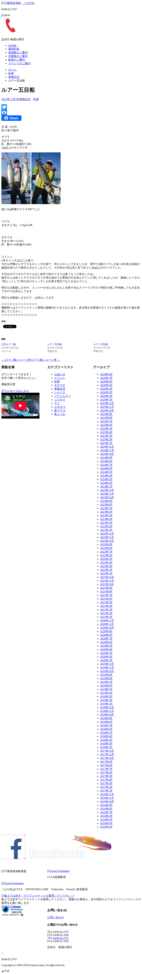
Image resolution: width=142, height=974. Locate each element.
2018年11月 (107, 711)
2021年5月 (106, 602)
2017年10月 (107, 758)
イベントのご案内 (19, 63)
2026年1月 (106, 399)
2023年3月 (106, 522)
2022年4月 (106, 562)
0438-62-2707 (61, 938)
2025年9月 (106, 414)
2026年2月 (106, 396)
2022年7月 (106, 551)
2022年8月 (106, 548)
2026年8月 (106, 374)
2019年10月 (107, 671)
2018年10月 (107, 714)
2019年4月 (106, 692)
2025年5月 (106, 428)
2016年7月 (106, 812)
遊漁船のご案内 (18, 52)
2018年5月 (106, 732)
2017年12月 (107, 750)
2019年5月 (106, 689)
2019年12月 (107, 663)
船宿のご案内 (16, 59)
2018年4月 (106, 736)
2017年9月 (106, 761)
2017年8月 (106, 765)
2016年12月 (107, 794)
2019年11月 (107, 667)
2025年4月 (106, 432)
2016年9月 (106, 805)
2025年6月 (106, 425)
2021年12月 (107, 577)
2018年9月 (106, 718)
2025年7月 (106, 421)
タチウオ (59, 385)
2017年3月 (106, 783)
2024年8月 (106, 461)
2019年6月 (106, 685)
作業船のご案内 (18, 56)
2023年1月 (106, 530)
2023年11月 (107, 493)
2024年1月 (106, 486)
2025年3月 (106, 435)
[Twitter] (71, 107)
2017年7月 (106, 768)
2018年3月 (106, 740)
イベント (59, 377)
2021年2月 (106, 613)
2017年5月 (106, 776)
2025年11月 (107, 406)
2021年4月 (106, 606)
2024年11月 (107, 450)
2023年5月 (106, 515)
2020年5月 (106, 645)
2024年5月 (106, 472)
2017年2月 (106, 787)
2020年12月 (107, 620)
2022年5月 (106, 559)
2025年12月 (107, 403)
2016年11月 (107, 797)
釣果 (11, 73)
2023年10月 (107, 497)
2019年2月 (106, 700)
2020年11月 (107, 624)
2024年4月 (106, 475)
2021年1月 (106, 616)
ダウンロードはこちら (15, 390)
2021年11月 (107, 580)
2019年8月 (106, 678)
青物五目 (13, 77)
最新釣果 (13, 48)
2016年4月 (106, 823)
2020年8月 (106, 635)
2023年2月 (106, 526)
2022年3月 (106, 566)
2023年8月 (106, 504)
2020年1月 (106, 660)
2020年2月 (106, 656)
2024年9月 (106, 457)
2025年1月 (106, 443)
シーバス (59, 392)
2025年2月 (106, 439)
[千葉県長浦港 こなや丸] (18, 3)
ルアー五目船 (54, 344)
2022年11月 (107, 537)
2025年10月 (107, 410)
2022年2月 (106, 569)
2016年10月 (107, 801)
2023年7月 (106, 508)
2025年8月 (106, 417)
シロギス (59, 399)
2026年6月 (106, 381)
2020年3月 (106, 653)
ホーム (12, 69)
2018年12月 (107, 707)
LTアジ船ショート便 (15, 359)
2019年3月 (106, 696)
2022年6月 (106, 555)
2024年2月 (106, 482)
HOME (12, 45)
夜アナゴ (59, 410)
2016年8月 (106, 808)
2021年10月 (107, 584)
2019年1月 (106, 703)
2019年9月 (106, 674)
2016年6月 (106, 816)
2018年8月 (106, 721)
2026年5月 (106, 385)
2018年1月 (106, 747)
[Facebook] (71, 112)
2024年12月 (107, 446)
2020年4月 (106, 649)
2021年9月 (106, 587)
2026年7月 (106, 377)
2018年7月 (106, 725)
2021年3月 (106, 609)
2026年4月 (106, 388)
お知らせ (59, 374)
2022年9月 (106, 544)
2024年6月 (106, 468)
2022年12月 (107, 533)
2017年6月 (106, 772)
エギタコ (59, 406)
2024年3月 (106, 479)
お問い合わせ (55, 917)
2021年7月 (106, 595)
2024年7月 (106, 464)
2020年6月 (106, 642)
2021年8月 (106, 591)
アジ (57, 403)
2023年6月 (106, 511)
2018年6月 (106, 729)
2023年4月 (106, 519)
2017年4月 (106, 779)
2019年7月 (106, 682)
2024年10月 (107, 454)
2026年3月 (106, 392)
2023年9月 (106, 501)
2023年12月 (107, 490)
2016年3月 (106, 826)
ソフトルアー (62, 396)
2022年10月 (107, 540)
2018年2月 (106, 743)
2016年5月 (106, 819)
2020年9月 (106, 631)
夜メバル (59, 414)
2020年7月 (106, 638)
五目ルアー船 (8, 344)
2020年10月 (107, 627)
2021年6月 (106, 598)
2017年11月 (107, 754)
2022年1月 (106, 573)
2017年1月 (106, 790)
